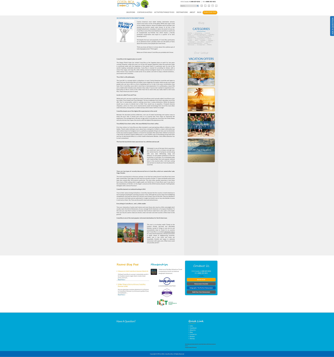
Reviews (192, 336)
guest (196, 40)
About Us (193, 330)
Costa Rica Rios (192, 37)
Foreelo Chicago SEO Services (191, 347)
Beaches (190, 33)
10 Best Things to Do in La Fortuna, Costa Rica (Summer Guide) (131, 285)
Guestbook (193, 328)
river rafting (200, 42)
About (192, 12)
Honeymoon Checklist (201, 284)
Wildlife (209, 44)
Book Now (201, 279)
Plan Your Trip (210, 12)
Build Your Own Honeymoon (201, 292)
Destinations (182, 12)
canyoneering (198, 33)
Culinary (190, 39)
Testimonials (191, 44)
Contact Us (193, 334)
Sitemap (192, 338)
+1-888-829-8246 (194, 1)
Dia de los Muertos (200, 39)
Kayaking (202, 40)
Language (210, 40)
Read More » (121, 279)
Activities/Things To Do (164, 12)
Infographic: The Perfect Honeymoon (201, 288)
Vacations (130, 12)
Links (191, 326)
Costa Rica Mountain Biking (204, 36)
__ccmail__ (201, 276)
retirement (192, 42)
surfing (206, 43)
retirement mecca (169, 232)
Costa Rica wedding (203, 37)
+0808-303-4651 (210, 1)
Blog (199, 12)
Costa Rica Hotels (144, 12)
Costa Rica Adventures (200, 34)
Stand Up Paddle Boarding (195, 43)
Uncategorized (201, 44)
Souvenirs (209, 42)
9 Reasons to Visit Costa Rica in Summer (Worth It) (133, 271)
